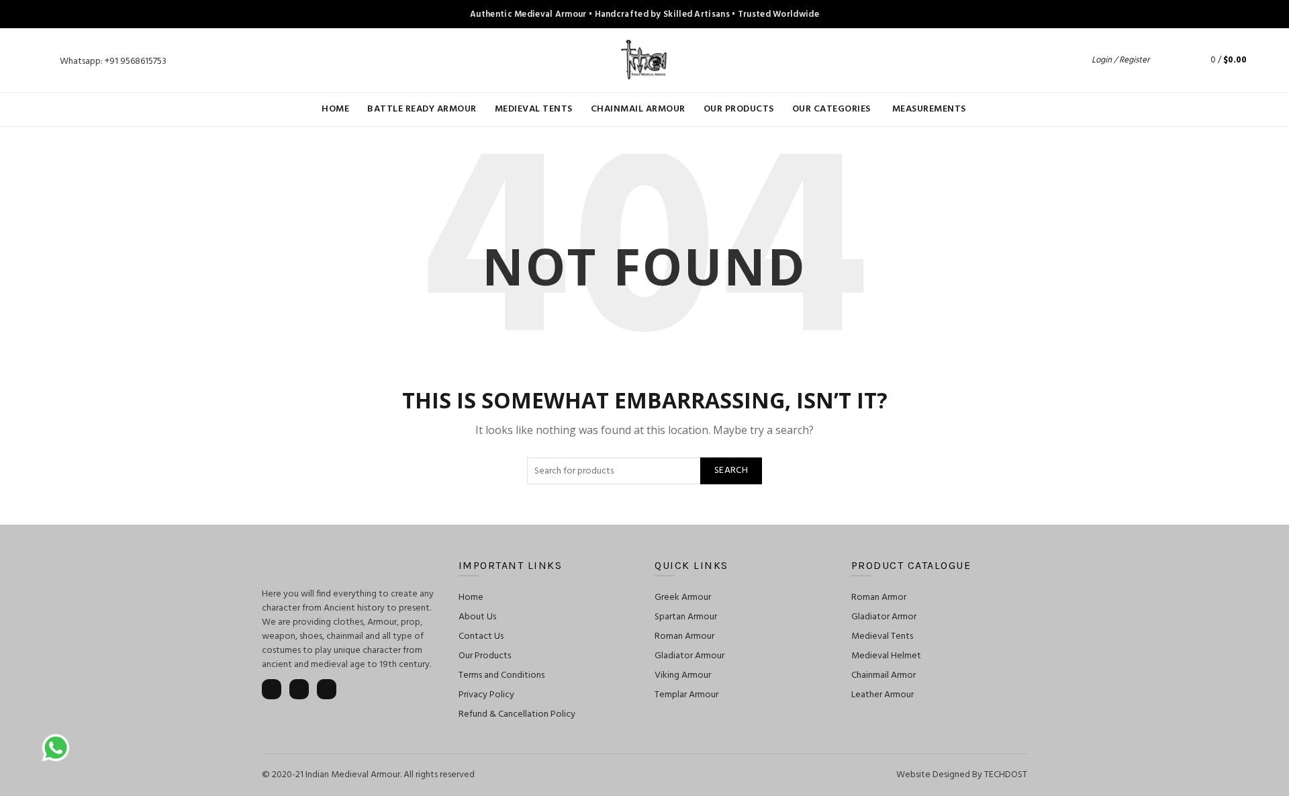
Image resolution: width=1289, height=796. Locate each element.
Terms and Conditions (501, 675)
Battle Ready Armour (422, 109)
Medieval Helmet (886, 656)
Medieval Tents (534, 109)
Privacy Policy (486, 695)
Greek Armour (683, 597)
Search (731, 470)
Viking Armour (683, 675)
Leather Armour (882, 695)
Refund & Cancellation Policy (517, 714)
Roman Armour (684, 636)
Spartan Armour (686, 617)
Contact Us (481, 636)
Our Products (739, 109)
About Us (477, 617)
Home (335, 109)
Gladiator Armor (883, 617)
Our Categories (831, 109)
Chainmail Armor (883, 675)
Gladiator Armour (689, 656)
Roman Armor (878, 597)
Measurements (929, 109)
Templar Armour (686, 695)
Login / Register (1120, 60)
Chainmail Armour (638, 109)
